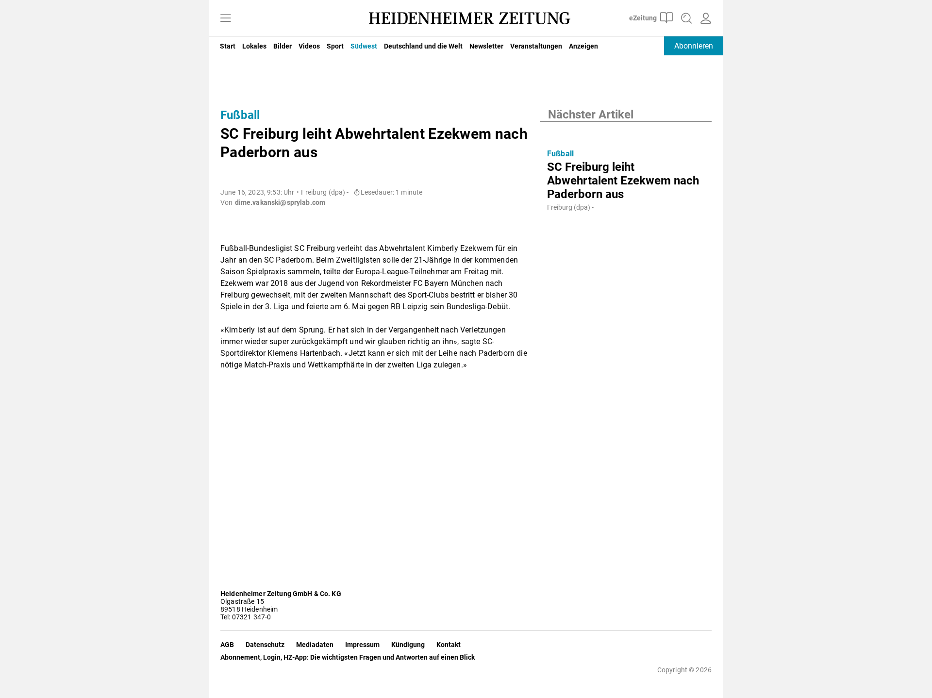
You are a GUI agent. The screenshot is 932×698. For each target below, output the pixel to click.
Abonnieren (693, 45)
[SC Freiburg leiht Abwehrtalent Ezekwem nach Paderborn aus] (626, 131)
